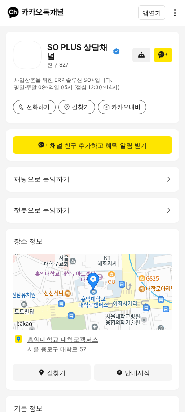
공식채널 (116, 51)
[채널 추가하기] (163, 55)
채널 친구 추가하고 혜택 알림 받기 (98, 145)
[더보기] (172, 12)
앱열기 (151, 13)
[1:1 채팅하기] (141, 55)
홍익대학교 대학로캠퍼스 (62, 339)
